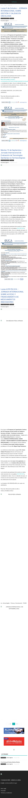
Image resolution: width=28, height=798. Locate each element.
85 (17, 724)
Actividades (3, 757)
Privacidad (3, 790)
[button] (26, 2)
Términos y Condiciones (6, 792)
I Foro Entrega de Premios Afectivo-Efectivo (10, 762)
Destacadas (11, 18)
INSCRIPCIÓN (20, 228)
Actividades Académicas (5, 18)
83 (10, 724)
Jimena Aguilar (5, 20)
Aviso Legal (3, 788)
